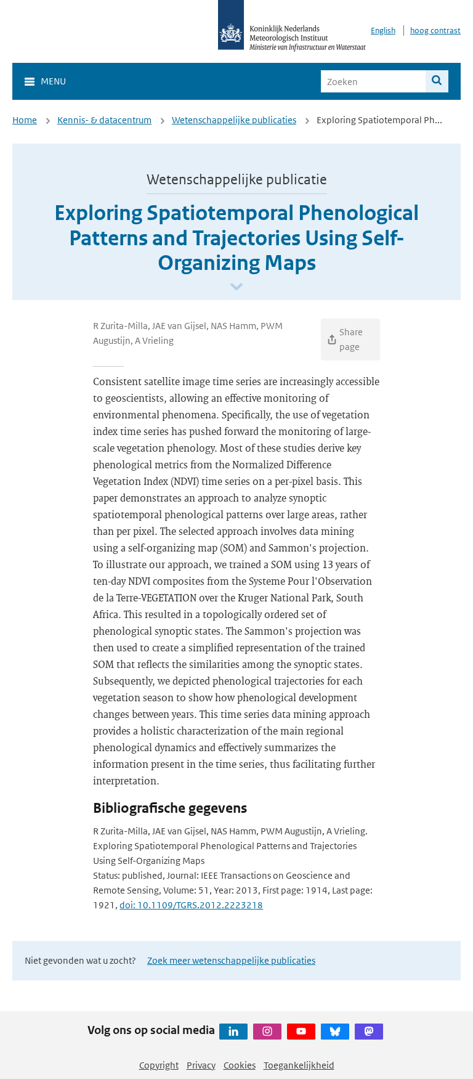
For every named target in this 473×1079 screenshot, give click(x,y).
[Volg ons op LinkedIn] (233, 1031)
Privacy (201, 1065)
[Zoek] (437, 81)
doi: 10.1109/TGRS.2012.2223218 (191, 905)
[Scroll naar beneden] (236, 287)
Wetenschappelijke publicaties (234, 120)
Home (24, 120)
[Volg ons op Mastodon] (369, 1031)
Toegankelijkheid (299, 1065)
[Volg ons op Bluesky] (335, 1031)
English (383, 30)
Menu (53, 81)
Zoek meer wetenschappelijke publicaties (231, 960)
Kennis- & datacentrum (104, 120)
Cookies (240, 1065)
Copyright (159, 1065)
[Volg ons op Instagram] (267, 1031)
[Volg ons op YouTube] (301, 1031)
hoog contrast (435, 30)
